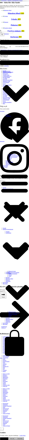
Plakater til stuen (12, 154)
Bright (4, 371)
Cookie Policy (22, 435)
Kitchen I (5, 375)
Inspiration (5, 381)
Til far (9, 159)
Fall (4, 369)
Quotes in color (6, 385)
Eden (4, 362)
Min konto (5, 167)
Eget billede (5, 165)
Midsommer (5, 377)
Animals (5, 364)
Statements (5, 404)
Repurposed (5, 403)
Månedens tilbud (9, 162)
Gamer (4, 382)
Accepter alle (4, 438)
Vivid (4, 412)
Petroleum (5, 378)
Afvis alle (12, 438)
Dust (4, 367)
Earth (4, 359)
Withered (5, 411)
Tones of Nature (6, 413)
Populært (8, 160)
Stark (4, 407)
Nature (4, 383)
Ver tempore (5, 409)
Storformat (8, 164)
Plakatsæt (8, 163)
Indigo (4, 380)
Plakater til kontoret (12, 157)
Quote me (5, 386)
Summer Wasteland (7, 406)
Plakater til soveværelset (13, 155)
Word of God (6, 408)
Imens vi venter (6, 373)
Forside (4, 70)
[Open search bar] (0, 31)
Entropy (4, 360)
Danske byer (5, 366)
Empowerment (6, 361)
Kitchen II (5, 376)
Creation (5, 370)
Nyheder (8, 114)
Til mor (10, 158)
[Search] (2, 34)
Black (4, 365)
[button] (14, 197)
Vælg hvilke (19, 438)
